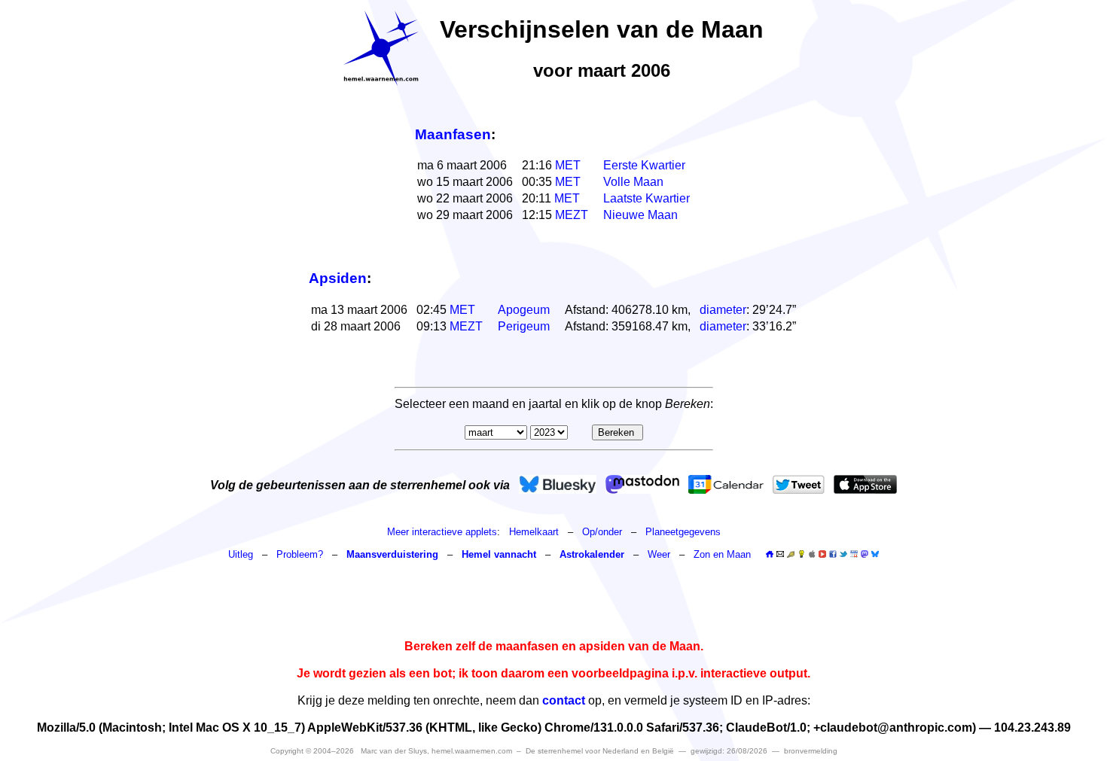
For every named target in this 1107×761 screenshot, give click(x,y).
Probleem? (299, 554)
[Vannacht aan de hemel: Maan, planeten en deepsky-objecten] (790, 554)
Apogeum (524, 309)
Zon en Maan (722, 554)
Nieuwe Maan (640, 215)
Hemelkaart (534, 531)
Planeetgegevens (683, 531)
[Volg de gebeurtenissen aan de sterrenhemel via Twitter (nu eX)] (799, 484)
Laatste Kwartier (646, 198)
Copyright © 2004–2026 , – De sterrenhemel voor (472, 751)
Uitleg (240, 554)
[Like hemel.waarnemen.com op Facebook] (833, 554)
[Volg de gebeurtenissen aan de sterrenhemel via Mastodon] (642, 484)
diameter (723, 309)
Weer (659, 554)
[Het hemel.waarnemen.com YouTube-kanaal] (822, 554)
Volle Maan (633, 181)
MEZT (571, 215)
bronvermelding (810, 751)
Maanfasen (453, 134)
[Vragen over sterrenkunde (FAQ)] (801, 554)
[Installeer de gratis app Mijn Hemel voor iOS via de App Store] (865, 484)
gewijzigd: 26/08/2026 (729, 751)
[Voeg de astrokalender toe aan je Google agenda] (854, 554)
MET (568, 165)
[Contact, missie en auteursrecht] (780, 554)
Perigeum (524, 326)
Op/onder (602, 531)
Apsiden (338, 278)
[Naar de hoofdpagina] (769, 554)
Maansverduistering (392, 554)
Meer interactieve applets (442, 531)
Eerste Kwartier (644, 165)
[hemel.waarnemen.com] (381, 48)
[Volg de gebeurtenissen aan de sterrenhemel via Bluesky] (557, 484)
